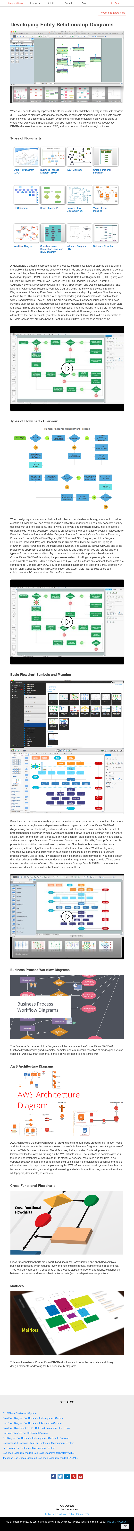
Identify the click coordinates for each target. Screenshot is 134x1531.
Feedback (61, 1513)
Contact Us (49, 1513)
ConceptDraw (15, 3)
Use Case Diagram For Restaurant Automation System (32, 1423)
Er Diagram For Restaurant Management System (29, 1448)
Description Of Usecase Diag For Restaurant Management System (38, 1443)
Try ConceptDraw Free (112, 12)
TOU (87, 1513)
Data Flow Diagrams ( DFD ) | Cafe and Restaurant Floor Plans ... (38, 1428)
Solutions (52, 3)
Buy (84, 3)
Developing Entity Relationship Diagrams (62, 24)
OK (125, 1526)
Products (35, 3)
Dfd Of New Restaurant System (20, 1413)
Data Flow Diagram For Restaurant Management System (33, 1418)
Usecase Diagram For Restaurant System (25, 1433)
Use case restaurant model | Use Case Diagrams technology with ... (39, 1452)
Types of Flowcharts (26, 138)
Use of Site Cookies (117, 1521)
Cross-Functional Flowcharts (32, 1185)
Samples (69, 3)
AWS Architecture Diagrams (32, 1066)
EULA (71, 1513)
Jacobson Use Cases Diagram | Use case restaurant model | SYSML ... (41, 1457)
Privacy (79, 1513)
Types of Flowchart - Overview (34, 421)
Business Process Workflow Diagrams (40, 969)
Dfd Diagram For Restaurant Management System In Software (36, 1438)
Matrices (17, 1285)
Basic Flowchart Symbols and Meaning (40, 674)
